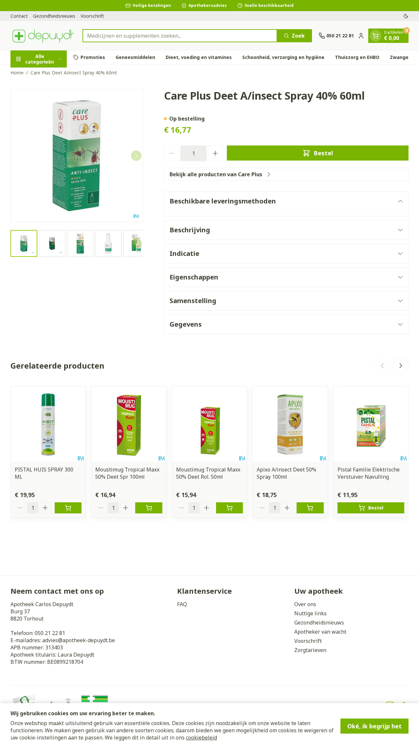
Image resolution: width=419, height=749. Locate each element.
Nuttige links (310, 613)
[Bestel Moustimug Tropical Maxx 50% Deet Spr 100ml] (148, 507)
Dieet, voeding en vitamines (199, 57)
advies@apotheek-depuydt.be (78, 640)
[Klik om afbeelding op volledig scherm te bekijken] (77, 155)
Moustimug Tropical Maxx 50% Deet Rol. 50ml (208, 473)
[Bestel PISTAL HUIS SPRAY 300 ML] (68, 507)
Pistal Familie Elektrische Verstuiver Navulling (368, 473)
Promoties (93, 57)
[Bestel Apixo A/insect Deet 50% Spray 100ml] (310, 507)
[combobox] (179, 35)
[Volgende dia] (401, 366)
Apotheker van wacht (320, 631)
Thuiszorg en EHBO (357, 57)
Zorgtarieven (310, 650)
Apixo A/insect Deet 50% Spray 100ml (286, 473)
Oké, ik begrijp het (374, 726)
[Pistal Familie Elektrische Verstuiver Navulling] (371, 424)
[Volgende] (136, 155)
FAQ (182, 604)
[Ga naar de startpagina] (43, 35)
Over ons (305, 604)
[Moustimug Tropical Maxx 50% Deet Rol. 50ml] (209, 424)
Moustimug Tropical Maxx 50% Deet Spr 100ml (127, 473)
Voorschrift (92, 16)
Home (17, 72)
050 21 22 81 (50, 633)
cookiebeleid (201, 737)
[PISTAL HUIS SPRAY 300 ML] (48, 424)
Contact (19, 16)
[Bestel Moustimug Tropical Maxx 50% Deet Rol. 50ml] (229, 507)
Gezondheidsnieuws (54, 16)
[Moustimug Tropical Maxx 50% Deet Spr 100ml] (128, 424)
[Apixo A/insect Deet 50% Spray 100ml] (290, 424)
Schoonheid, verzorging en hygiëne (283, 57)
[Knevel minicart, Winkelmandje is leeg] (375, 36)
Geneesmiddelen (135, 57)
